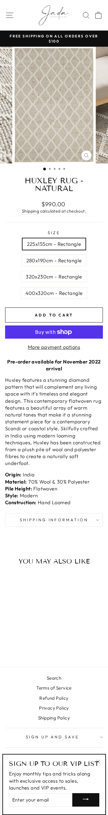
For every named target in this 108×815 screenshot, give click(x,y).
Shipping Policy (54, 718)
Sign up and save (53, 736)
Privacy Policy (54, 708)
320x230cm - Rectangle (54, 276)
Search (54, 678)
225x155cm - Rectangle (54, 244)
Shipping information (54, 519)
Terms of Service (54, 688)
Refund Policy (53, 698)
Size (54, 232)
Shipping (30, 211)
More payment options (54, 347)
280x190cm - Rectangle (54, 260)
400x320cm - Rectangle (54, 293)
